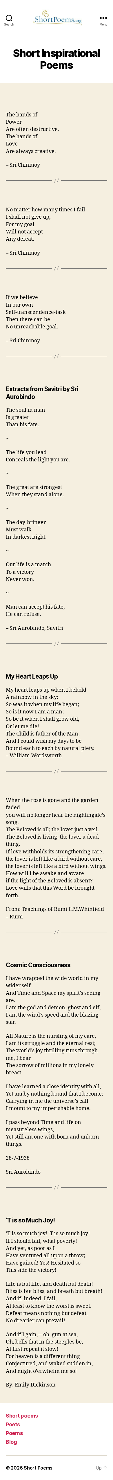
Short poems (22, 1416)
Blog (11, 1442)
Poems (14, 1433)
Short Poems (38, 1468)
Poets (13, 1424)
